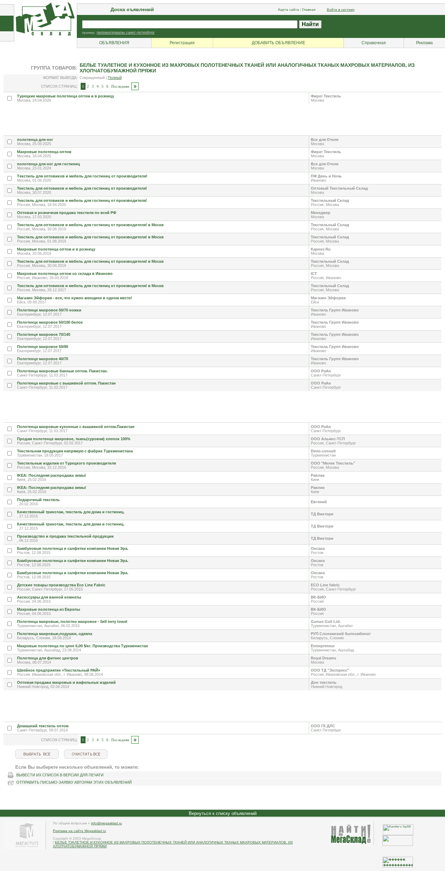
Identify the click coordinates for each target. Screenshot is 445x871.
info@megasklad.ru (106, 823)
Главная (308, 9)
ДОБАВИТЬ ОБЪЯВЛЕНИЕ (278, 42)
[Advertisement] (130, 119)
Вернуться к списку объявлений (223, 813)
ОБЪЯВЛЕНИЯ (114, 42)
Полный (115, 78)
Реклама (424, 42)
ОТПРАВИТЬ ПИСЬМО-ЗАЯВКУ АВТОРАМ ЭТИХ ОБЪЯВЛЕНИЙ (74, 782)
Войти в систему (341, 9)
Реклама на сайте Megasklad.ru (79, 831)
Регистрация (182, 42)
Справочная (374, 42)
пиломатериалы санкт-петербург (126, 32)
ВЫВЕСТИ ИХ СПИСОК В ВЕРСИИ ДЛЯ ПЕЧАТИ (60, 775)
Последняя (120, 86)
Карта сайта (288, 9)
